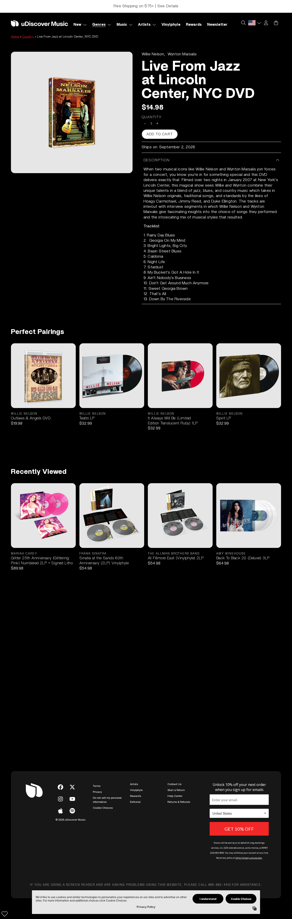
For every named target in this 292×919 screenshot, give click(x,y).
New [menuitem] (77, 24)
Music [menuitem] (122, 24)
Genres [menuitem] (99, 24)
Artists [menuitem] (144, 24)
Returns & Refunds (178, 802)
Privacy (97, 792)
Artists (134, 784)
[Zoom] (72, 112)
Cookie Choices (103, 807)
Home (15, 36)
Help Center (174, 796)
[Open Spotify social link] (72, 811)
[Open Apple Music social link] (60, 811)
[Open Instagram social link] (60, 799)
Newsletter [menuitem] (217, 24)
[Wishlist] (4, 913)
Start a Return (176, 790)
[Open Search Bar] (243, 22)
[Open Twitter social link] (72, 787)
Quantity (152, 117)
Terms (96, 786)
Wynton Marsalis (182, 54)
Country (28, 36)
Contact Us (174, 784)
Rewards (135, 796)
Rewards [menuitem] (194, 24)
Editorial (135, 802)
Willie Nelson (153, 54)
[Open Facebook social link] (60, 787)
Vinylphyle (136, 790)
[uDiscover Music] (39, 23)
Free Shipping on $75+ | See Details (146, 6)
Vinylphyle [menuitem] (171, 24)
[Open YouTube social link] (72, 799)
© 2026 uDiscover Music (70, 819)
